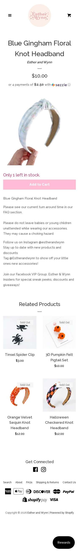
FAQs (29, 482)
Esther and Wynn (39, 62)
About (18, 482)
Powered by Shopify (62, 512)
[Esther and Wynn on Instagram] (43, 470)
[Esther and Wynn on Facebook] (35, 470)
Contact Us (69, 482)
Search (7, 482)
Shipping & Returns (47, 482)
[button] (39, 85)
